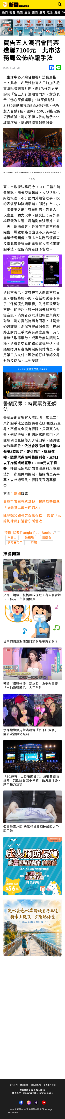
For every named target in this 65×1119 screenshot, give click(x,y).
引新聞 (15, 494)
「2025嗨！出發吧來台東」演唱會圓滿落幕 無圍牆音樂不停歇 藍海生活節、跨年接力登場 (32, 780)
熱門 (5, 12)
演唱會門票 (15, 542)
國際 (35, 12)
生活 (27, 12)
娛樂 (20, 12)
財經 (57, 12)
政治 (50, 12)
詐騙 (34, 542)
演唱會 (46, 538)
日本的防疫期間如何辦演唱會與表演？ (30, 641)
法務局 (29, 538)
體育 (42, 12)
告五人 (12, 538)
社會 (12, 12)
